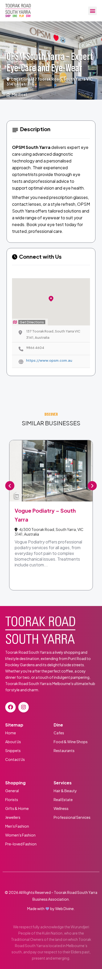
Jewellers (12, 817)
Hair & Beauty (65, 790)
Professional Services (72, 817)
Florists (11, 799)
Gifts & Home (17, 808)
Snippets (13, 750)
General (12, 790)
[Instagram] (23, 707)
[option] (51, 515)
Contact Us (15, 759)
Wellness (61, 808)
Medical (19, 94)
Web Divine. (65, 908)
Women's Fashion (20, 835)
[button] (92, 11)
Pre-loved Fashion (21, 843)
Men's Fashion (17, 826)
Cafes (59, 732)
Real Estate (63, 799)
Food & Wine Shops (71, 741)
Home (10, 732)
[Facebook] (10, 707)
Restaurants (64, 750)
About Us (13, 741)
